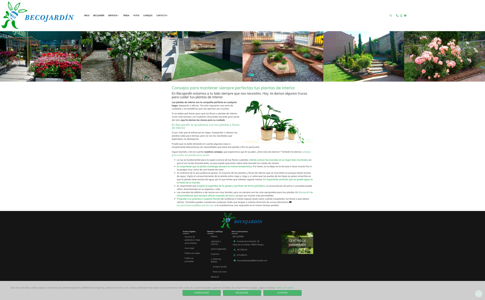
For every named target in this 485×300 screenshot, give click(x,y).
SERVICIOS (113, 15)
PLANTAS (215, 254)
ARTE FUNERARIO (218, 249)
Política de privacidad (189, 260)
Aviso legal (189, 248)
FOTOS (136, 15)
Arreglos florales (220, 267)
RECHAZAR (242, 292)
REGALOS (215, 277)
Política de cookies (285, 287)
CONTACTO (161, 15)
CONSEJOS (147, 15)
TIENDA (126, 15)
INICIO (86, 15)
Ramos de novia (220, 272)
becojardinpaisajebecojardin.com (195, 205)
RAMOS (214, 236)
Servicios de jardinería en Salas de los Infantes (192, 240)
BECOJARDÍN (98, 15)
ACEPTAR (282, 292)
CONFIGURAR (201, 292)
